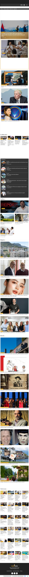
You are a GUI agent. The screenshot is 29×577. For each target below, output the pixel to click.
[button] (12, 573)
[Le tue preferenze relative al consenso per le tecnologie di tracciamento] (27, 576)
